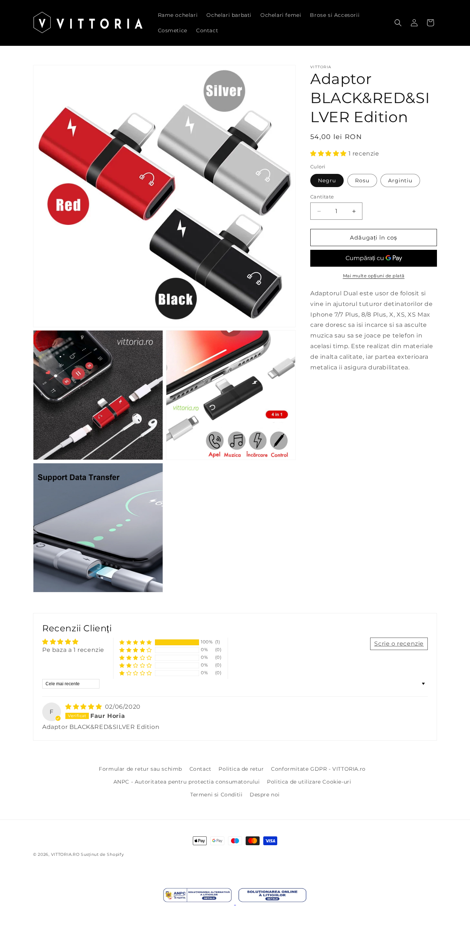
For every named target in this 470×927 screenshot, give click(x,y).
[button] (398, 23)
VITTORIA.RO (65, 854)
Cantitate (322, 197)
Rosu (362, 180)
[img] (84, 706)
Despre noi (265, 794)
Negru (327, 180)
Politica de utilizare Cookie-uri (309, 781)
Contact (200, 769)
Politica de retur (241, 769)
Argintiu (400, 180)
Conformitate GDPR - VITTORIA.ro (318, 769)
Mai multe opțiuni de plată (374, 276)
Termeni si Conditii (216, 794)
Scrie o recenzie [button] (399, 643)
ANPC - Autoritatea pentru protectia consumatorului (186, 781)
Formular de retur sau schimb (140, 769)
